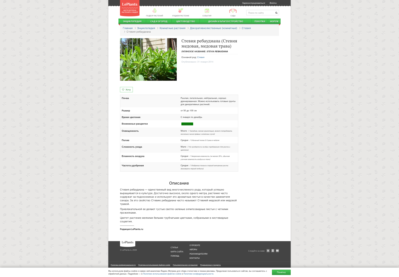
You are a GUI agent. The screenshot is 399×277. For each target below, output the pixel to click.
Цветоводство (185, 21)
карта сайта (177, 251)
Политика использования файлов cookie (154, 265)
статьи (174, 247)
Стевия (246, 28)
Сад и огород (158, 21)
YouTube (277, 250)
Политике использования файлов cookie (162, 273)
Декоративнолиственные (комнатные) (213, 28)
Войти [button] (273, 2)
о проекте (195, 245)
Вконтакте (268, 250)
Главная (128, 28)
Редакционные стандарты (210, 265)
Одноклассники (272, 250)
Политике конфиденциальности (198, 273)
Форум (274, 21)
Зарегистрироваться (253, 2)
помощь (175, 255)
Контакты (195, 258)
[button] (148, 59)
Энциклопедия (132, 21)
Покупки (260, 21)
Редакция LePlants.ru (131, 229)
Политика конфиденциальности (123, 265)
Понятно (281, 272)
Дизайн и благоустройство (225, 21)
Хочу (128, 89)
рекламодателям (198, 253)
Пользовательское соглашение (185, 265)
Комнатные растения (172, 28)
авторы (193, 249)
